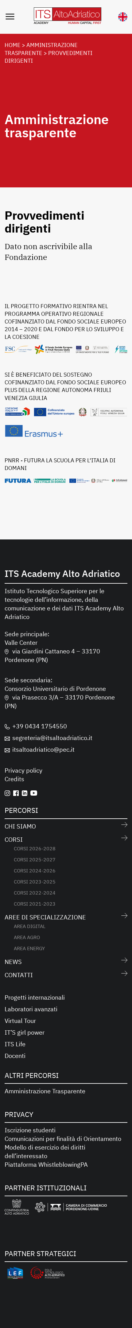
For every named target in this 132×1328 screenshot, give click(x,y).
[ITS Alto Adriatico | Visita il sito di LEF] (15, 1274)
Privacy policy (23, 770)
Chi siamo (20, 826)
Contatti (19, 975)
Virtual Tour (20, 1021)
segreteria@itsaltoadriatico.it (52, 738)
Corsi (14, 839)
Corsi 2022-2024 (35, 893)
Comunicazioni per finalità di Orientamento (63, 1138)
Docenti (15, 1056)
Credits (14, 779)
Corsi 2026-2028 (35, 848)
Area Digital (29, 926)
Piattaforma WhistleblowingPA (46, 1164)
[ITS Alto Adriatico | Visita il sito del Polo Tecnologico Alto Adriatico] (47, 1274)
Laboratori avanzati (31, 1009)
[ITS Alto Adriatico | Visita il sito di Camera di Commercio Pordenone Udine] (71, 1208)
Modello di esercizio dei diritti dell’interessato (45, 1151)
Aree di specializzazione (45, 917)
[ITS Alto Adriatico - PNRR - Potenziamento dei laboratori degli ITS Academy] (66, 480)
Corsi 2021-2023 (35, 904)
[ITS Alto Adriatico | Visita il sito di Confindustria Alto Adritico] (17, 1208)
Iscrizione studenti (30, 1130)
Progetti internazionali (35, 997)
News (13, 962)
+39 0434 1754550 (39, 726)
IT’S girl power (25, 1032)
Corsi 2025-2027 (35, 859)
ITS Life (15, 1044)
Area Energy (29, 948)
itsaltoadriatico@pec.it (43, 749)
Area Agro (27, 937)
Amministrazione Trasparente (45, 1091)
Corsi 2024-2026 (35, 871)
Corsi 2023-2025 (35, 882)
